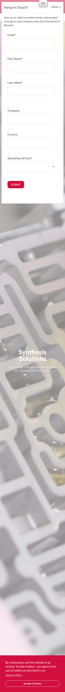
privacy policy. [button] (14, 675)
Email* (12, 35)
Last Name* (15, 82)
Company (14, 110)
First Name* (15, 58)
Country (13, 134)
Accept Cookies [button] (33, 683)
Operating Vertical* (20, 158)
